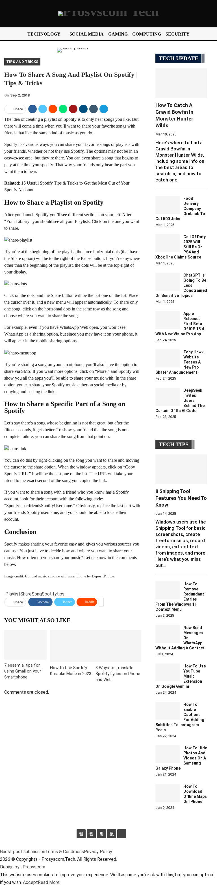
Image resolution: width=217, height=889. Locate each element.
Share (26, 594)
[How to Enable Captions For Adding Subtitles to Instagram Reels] (167, 711)
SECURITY (178, 34)
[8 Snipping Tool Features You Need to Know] (181, 469)
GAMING (118, 34)
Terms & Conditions (64, 851)
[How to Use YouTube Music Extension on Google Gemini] (167, 673)
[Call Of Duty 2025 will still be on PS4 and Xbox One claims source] (167, 243)
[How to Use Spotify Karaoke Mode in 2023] (73, 646)
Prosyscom (34, 867)
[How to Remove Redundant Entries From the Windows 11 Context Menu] (167, 590)
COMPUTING (146, 34)
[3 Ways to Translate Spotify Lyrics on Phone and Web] (118, 646)
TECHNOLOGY (43, 34)
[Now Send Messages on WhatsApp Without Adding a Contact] (167, 634)
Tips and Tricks (22, 62)
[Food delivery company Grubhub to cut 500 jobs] (167, 205)
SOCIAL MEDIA (87, 34)
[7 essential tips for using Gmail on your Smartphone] (25, 645)
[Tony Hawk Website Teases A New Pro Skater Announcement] (167, 358)
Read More (49, 882)
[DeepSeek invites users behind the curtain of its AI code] (167, 397)
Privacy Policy (98, 851)
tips (60, 594)
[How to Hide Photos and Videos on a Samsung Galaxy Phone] (167, 754)
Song (37, 594)
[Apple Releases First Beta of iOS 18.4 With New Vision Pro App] (167, 320)
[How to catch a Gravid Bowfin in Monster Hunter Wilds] (181, 83)
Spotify (49, 594)
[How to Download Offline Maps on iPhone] (167, 793)
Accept (30, 882)
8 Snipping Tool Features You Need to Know (181, 498)
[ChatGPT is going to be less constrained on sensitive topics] (167, 282)
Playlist (12, 594)
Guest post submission (22, 851)
